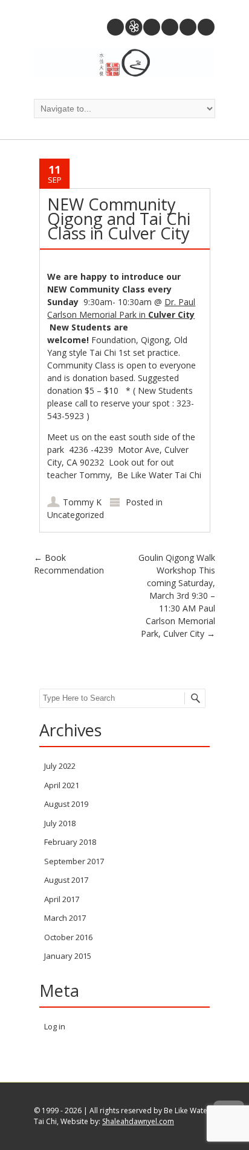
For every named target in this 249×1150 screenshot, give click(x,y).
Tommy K (82, 502)
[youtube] (170, 27)
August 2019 (66, 803)
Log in (54, 1026)
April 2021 (61, 785)
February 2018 (70, 841)
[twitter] (188, 27)
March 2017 (65, 917)
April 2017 (61, 899)
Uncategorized (75, 514)
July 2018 (60, 823)
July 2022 (60, 765)
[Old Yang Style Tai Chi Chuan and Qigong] (124, 64)
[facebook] (206, 27)
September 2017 (74, 861)
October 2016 (68, 937)
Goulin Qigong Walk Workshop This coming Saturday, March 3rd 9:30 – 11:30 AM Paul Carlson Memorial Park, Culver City (176, 595)
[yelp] (133, 27)
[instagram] (152, 27)
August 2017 (66, 879)
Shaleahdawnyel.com (138, 1121)
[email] (115, 27)
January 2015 (67, 955)
